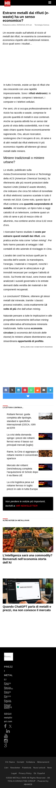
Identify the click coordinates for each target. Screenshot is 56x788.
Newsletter (15, 768)
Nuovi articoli (39, 768)
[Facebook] (5, 727)
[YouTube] (6, 737)
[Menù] (50, 3)
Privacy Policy (25, 773)
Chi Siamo (10, 762)
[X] (10, 727)
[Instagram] (6, 741)
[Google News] (5, 746)
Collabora (30, 762)
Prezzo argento (7, 701)
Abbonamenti (43, 762)
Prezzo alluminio (8, 688)
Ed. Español (39, 773)
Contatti (20, 762)
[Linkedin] (8, 732)
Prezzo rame (7, 683)
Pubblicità (26, 768)
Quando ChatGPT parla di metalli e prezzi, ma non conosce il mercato (27, 608)
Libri (6, 768)
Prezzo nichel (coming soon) (8, 706)
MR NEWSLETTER (27, 505)
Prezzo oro (7, 696)
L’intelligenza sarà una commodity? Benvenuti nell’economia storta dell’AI (27, 559)
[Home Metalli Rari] (7, 5)
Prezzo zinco (7, 692)
